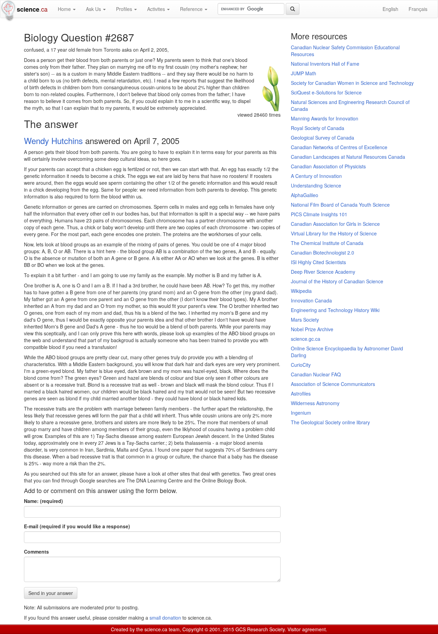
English (390, 8)
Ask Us (94, 8)
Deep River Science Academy (323, 271)
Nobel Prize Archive (312, 329)
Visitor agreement (306, 629)
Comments (36, 551)
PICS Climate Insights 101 (319, 214)
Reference (192, 8)
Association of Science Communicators (333, 383)
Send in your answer (50, 593)
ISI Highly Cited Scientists (318, 262)
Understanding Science (316, 185)
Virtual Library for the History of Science (334, 233)
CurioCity (301, 364)
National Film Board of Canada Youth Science (340, 204)
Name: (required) (43, 500)
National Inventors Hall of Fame (325, 63)
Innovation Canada (311, 300)
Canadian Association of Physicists (328, 166)
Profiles (124, 8)
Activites (156, 8)
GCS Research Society (260, 629)
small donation (165, 617)
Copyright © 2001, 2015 (208, 629)
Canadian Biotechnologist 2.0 (322, 252)
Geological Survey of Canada (322, 137)
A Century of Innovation (316, 175)
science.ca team (162, 629)
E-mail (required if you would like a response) (77, 526)
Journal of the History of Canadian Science (337, 281)
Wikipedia (301, 290)
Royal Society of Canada (317, 128)
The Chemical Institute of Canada (327, 243)
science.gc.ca (305, 338)
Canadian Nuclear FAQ (316, 374)
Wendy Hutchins (53, 140)
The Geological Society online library (330, 422)
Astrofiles (301, 393)
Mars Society (305, 319)
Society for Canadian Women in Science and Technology (352, 82)
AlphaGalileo (304, 195)
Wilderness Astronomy (315, 403)
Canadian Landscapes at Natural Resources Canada (348, 156)
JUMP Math (303, 73)
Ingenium (301, 412)
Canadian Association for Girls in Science (335, 223)
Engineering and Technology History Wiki (335, 310)
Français (418, 8)
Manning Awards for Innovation (324, 118)
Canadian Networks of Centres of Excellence (339, 147)
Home (65, 8)
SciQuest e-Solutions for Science (326, 92)
